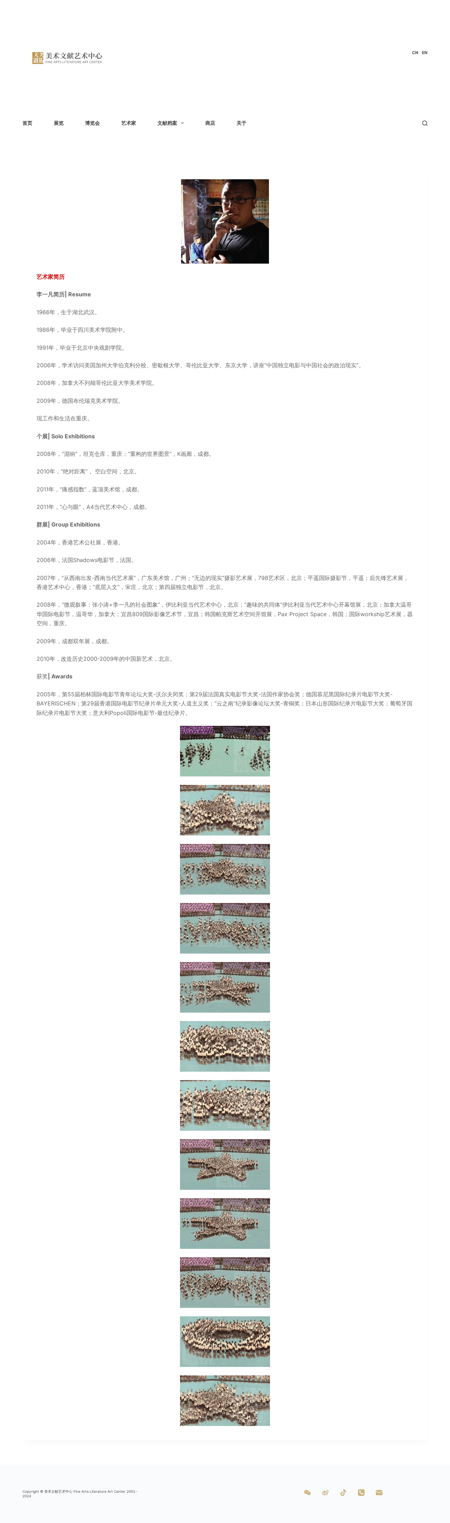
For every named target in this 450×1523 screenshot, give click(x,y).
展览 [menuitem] (59, 123)
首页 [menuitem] (27, 123)
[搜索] (425, 123)
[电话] (361, 1492)
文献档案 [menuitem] (167, 123)
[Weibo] (325, 1492)
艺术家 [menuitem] (128, 123)
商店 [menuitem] (210, 123)
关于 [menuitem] (241, 123)
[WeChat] (307, 1492)
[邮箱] (379, 1492)
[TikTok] (343, 1492)
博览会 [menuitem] (92, 123)
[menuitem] (415, 52)
